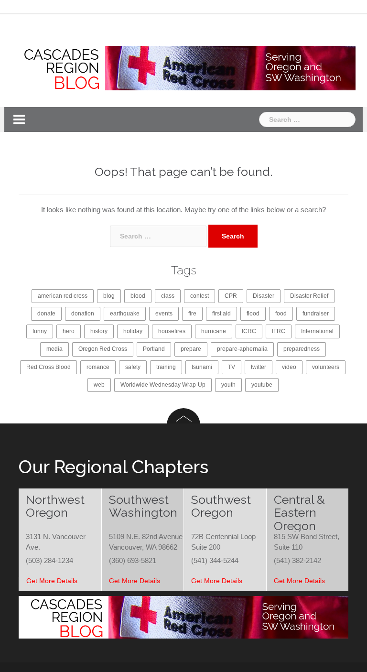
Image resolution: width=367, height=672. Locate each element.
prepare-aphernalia (242, 349)
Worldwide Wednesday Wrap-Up (162, 384)
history (99, 331)
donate (46, 313)
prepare (191, 349)
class (167, 296)
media (54, 349)
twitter (258, 367)
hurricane (213, 331)
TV (231, 367)
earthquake (125, 313)
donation (82, 313)
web (99, 384)
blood (137, 296)
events (164, 313)
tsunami (202, 367)
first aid (221, 313)
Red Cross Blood (48, 367)
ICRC (249, 331)
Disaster (263, 296)
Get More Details (51, 581)
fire (192, 313)
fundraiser (315, 313)
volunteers (325, 367)
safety (132, 367)
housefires (171, 331)
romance (97, 367)
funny (39, 331)
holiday (132, 331)
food (281, 313)
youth (228, 384)
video (289, 367)
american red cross (62, 296)
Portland (154, 349)
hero (69, 331)
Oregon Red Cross (102, 349)
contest (199, 296)
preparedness (301, 349)
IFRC (278, 331)
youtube (261, 384)
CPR (231, 296)
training (166, 367)
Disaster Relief (309, 296)
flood (253, 313)
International (317, 331)
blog (109, 296)
